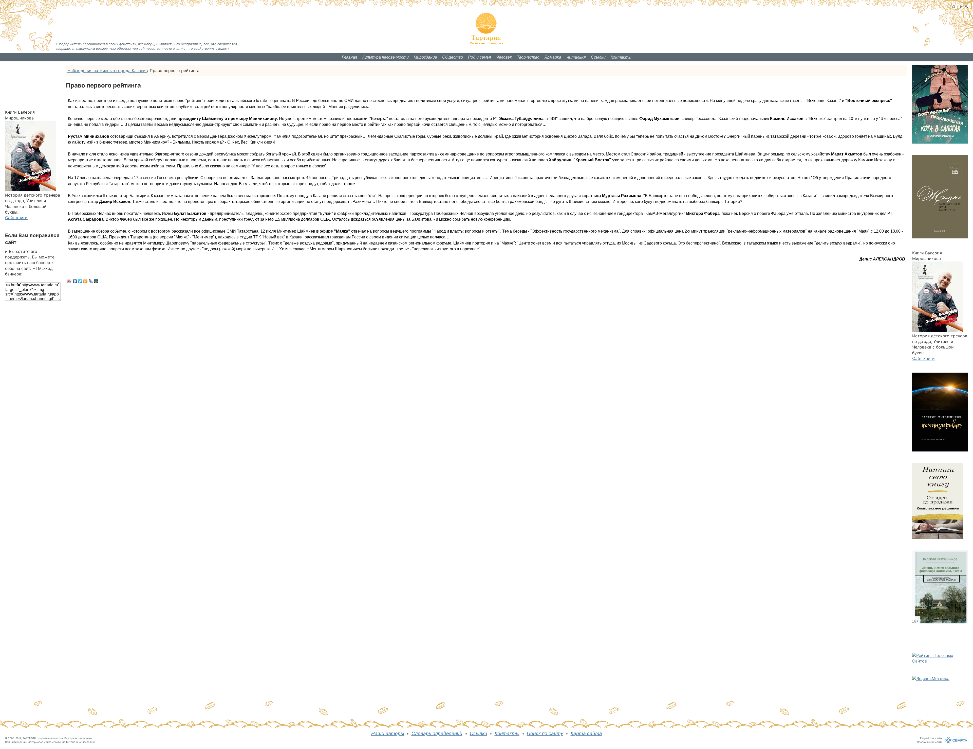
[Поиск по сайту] (966, 6)
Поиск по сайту (545, 733)
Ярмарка (553, 57)
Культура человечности (385, 57)
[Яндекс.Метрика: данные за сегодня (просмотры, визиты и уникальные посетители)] (930, 678)
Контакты (621, 57)
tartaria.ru (72, 741)
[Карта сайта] (960, 6)
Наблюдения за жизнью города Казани (107, 70)
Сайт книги (16, 217)
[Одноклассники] (85, 281)
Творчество (528, 57)
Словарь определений (436, 733)
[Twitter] (80, 281)
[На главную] (953, 6)
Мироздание (425, 57)
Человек (504, 57)
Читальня (576, 57)
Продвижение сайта (930, 741)
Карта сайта (586, 733)
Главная (349, 57)
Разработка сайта (931, 738)
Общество (452, 57)
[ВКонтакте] (75, 281)
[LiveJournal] (90, 281)
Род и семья (479, 57)
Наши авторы (387, 733)
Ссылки (598, 57)
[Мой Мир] (96, 281)
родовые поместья (51, 738)
